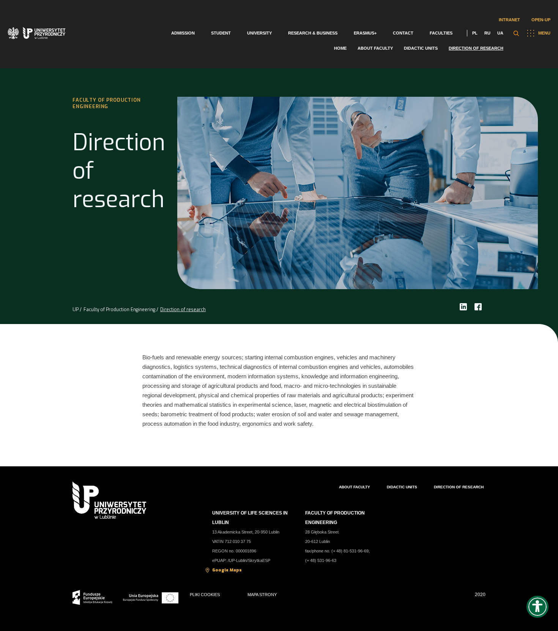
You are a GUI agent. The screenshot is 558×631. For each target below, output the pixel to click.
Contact (403, 33)
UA (500, 33)
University (259, 33)
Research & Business (312, 33)
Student (221, 33)
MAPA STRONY (262, 594)
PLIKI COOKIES (205, 594)
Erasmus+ (365, 33)
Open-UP (540, 19)
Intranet (509, 19)
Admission (183, 33)
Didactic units (421, 48)
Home (340, 48)
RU (487, 33)
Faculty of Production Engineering (119, 310)
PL (475, 33)
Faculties (441, 33)
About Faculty (375, 48)
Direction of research (476, 48)
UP (76, 310)
